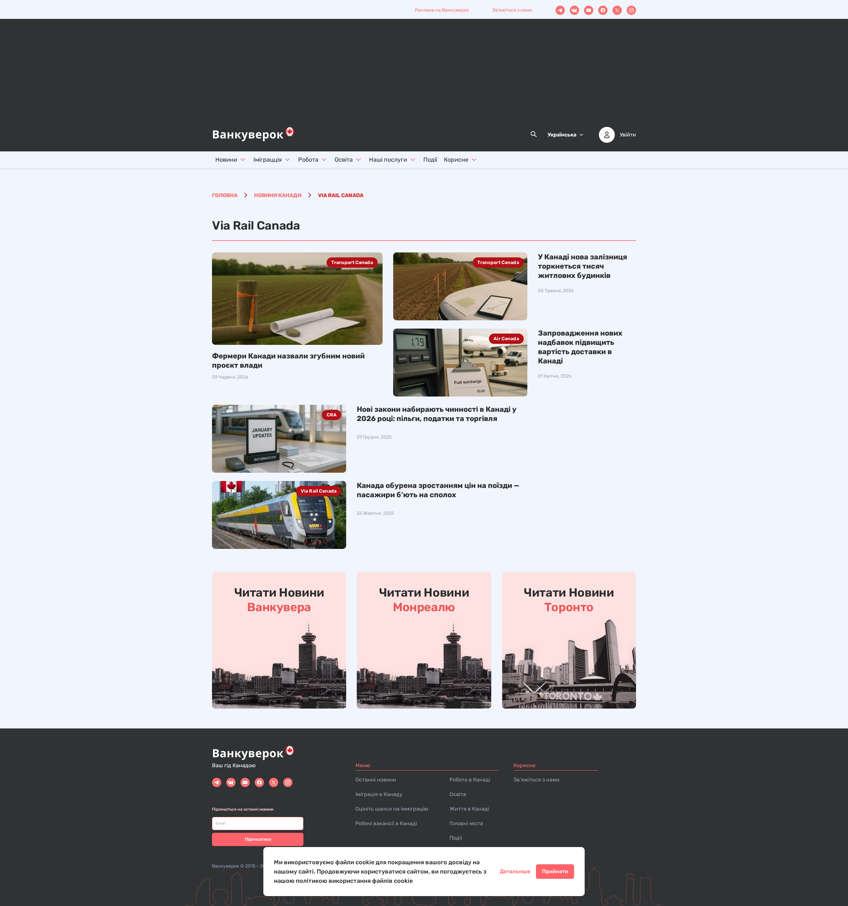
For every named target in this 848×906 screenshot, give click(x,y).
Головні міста (466, 823)
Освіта (344, 159)
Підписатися (258, 839)
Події (430, 159)
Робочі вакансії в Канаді (386, 823)
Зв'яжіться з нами (512, 10)
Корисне (456, 159)
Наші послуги (388, 159)
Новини (226, 159)
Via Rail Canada (319, 491)
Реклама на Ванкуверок (442, 10)
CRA (332, 415)
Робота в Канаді (470, 779)
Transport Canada (352, 262)
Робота (308, 159)
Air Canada (506, 339)
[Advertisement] (424, 76)
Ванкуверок (225, 866)
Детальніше (515, 871)
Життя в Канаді (469, 809)
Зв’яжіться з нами (536, 779)
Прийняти (555, 871)
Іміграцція (267, 159)
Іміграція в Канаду (378, 794)
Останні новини (375, 779)
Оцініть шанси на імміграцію (391, 809)
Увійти (628, 135)
